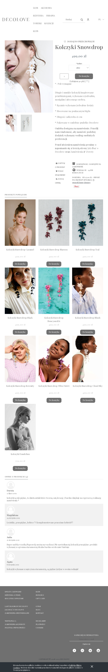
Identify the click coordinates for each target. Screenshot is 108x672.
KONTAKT (40, 613)
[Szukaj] (82, 19)
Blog (38, 609)
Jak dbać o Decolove (14, 609)
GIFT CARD (40, 598)
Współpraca (10, 621)
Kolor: (79, 63)
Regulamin (41, 621)
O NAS (38, 606)
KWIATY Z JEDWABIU (13, 591)
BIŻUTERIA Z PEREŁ (13, 595)
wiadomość (66, 131)
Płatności (40, 624)
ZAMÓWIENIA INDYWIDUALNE (17, 613)
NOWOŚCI (40, 595)
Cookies (39, 627)
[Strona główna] (15, 19)
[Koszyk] (94, 21)
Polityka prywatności (15, 627)
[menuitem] (35, 8)
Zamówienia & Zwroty (15, 624)
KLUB (38, 591)
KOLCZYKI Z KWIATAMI (14, 598)
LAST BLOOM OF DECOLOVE (16, 606)
